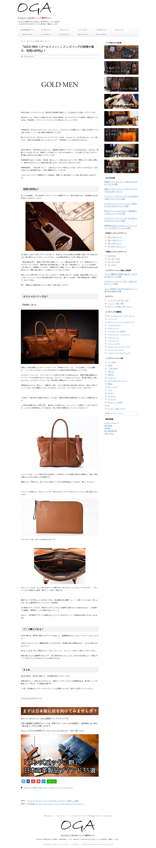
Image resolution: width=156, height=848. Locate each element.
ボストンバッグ (27, 34)
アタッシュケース (100, 34)
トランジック (68, 788)
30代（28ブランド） (115, 240)
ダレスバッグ (119, 30)
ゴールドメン (53, 788)
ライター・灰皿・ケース (116, 409)
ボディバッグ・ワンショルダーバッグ (121, 322)
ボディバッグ (64, 30)
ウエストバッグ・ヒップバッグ (119, 353)
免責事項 (107, 428)
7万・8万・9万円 (114, 259)
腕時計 (110, 384)
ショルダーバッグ (100, 30)
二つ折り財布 (112, 368)
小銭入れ (111, 372)
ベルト (110, 390)
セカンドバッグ (82, 34)
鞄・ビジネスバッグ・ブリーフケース (121, 316)
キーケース (112, 378)
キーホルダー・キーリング (117, 381)
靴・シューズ (112, 387)
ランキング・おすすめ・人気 (118, 300)
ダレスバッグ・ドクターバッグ (119, 347)
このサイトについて (111, 423)
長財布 (110, 365)
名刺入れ (111, 375)
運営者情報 (108, 426)
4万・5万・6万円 (114, 262)
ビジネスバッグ (46, 30)
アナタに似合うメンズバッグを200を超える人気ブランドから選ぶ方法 (90, 816)
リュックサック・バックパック (119, 334)
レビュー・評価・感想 (116, 303)
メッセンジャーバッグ (116, 350)
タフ (60, 788)
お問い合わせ (109, 434)
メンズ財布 (112, 362)
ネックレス (112, 396)
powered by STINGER (105, 844)
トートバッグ (82, 30)
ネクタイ (111, 393)
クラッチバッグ (64, 34)
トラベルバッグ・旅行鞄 (116, 331)
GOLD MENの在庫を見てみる (31, 698)
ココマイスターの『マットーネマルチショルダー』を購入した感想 (53, 801)
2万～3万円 (112, 265)
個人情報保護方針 (110, 431)
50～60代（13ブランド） (117, 246)
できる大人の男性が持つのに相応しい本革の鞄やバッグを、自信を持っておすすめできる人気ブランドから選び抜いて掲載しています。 (78, 839)
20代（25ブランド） (115, 237)
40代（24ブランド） (115, 243)
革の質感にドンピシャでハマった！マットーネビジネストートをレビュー (55, 804)
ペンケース (112, 399)
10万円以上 (112, 256)
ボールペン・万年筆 (115, 402)
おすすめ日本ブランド (27, 30)
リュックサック (46, 34)
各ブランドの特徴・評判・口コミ (36, 788)
